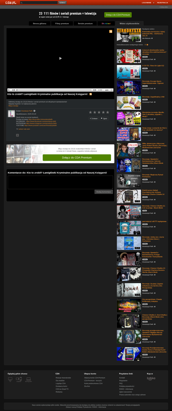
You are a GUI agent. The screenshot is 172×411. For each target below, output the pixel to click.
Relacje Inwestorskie (63, 378)
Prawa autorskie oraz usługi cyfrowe (132, 395)
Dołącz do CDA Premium (77, 157)
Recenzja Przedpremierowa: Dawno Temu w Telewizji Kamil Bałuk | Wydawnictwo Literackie (154, 350)
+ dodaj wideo (163, 7)
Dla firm (87, 386)
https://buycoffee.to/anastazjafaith (40, 119)
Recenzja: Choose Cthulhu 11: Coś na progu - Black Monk (153, 207)
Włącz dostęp (13, 106)
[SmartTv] (21, 383)
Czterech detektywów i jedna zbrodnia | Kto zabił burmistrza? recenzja (154, 52)
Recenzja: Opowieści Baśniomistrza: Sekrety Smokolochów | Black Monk (152, 161)
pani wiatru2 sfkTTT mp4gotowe (154, 221)
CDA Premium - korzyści (93, 381)
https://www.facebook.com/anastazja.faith (41, 121)
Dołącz (118, 15)
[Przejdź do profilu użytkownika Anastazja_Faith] (11, 113)
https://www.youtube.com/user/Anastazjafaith (40, 125)
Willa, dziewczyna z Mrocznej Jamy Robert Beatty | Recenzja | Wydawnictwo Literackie (154, 146)
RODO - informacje (126, 389)
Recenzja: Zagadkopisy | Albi (153, 97)
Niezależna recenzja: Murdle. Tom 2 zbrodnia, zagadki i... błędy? (153, 114)
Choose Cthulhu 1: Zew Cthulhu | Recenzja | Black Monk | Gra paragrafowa (154, 317)
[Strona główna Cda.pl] (11, 2)
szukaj (62, 3)
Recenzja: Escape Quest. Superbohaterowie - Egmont (153, 82)
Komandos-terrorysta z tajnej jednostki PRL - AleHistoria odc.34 (153, 34)
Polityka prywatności (126, 386)
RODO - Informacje (99, 407)
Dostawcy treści (61, 386)
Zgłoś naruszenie (125, 392)
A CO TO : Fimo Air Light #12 (153, 66)
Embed (94, 119)
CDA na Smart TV (62, 389)
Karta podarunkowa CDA (93, 383)
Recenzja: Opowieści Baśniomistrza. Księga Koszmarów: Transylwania (152, 255)
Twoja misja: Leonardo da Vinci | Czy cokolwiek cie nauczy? (154, 129)
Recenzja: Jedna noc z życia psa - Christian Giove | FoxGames (153, 239)
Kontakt (122, 378)
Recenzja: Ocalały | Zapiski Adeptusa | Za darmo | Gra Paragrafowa (152, 286)
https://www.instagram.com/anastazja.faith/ (41, 123)
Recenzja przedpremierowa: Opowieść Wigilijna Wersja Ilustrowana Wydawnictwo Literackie (153, 334)
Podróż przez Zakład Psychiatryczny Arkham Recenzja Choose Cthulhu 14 (153, 192)
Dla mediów (60, 381)
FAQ (120, 383)
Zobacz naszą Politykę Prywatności (79, 407)
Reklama (59, 392)
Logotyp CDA (61, 383)
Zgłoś (105, 119)
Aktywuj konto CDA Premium (94, 378)
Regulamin (123, 381)
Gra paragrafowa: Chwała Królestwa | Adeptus (152, 300)
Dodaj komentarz (103, 192)
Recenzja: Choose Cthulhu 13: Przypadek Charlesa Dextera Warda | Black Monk (153, 270)
